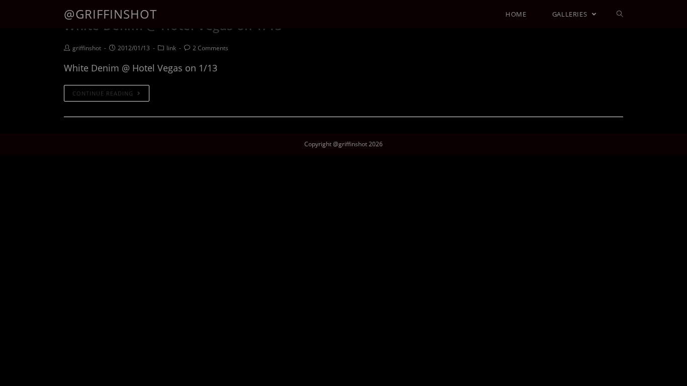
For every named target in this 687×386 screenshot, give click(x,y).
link (171, 48)
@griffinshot (110, 14)
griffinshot (86, 48)
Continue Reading (102, 93)
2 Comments (210, 48)
